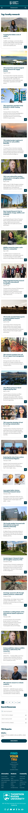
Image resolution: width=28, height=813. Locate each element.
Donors (2, 785)
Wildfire (13, 734)
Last (19, 702)
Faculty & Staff (4, 782)
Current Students (4, 776)
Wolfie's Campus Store (15, 780)
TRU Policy (14, 767)
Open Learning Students (5, 780)
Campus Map (22, 787)
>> (16, 702)
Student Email (13, 782)
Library (12, 778)
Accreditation (14, 765)
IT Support (12, 785)
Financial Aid (13, 776)
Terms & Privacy (14, 762)
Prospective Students (5, 778)
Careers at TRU (22, 776)
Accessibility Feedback (14, 769)
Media (2, 787)
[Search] (2, 711)
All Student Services (14, 787)
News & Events (22, 778)
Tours (21, 785)
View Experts (14, 740)
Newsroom (14, 8)
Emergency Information (14, 764)
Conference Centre (23, 782)
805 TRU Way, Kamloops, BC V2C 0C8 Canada (14, 803)
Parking (21, 780)
